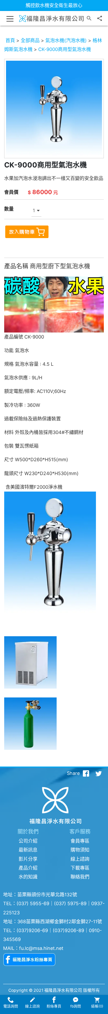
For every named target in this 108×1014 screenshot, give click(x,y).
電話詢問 (10, 1006)
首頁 (10, 40)
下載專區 (80, 868)
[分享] (99, 18)
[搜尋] (89, 18)
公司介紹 (28, 841)
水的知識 (28, 877)
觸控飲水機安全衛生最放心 (54, 5)
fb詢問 (75, 1006)
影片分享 (28, 859)
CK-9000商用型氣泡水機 (64, 49)
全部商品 (30, 40)
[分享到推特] (98, 773)
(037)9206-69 (32, 930)
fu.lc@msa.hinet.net (41, 948)
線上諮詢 (80, 859)
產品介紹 (28, 868)
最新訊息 (28, 850)
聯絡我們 (80, 877)
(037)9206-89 (68, 930)
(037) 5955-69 (33, 903)
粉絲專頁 (54, 1006)
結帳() (97, 1006)
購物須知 (80, 850)
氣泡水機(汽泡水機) (66, 40)
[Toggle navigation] (10, 18)
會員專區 (80, 841)
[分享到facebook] (86, 773)
